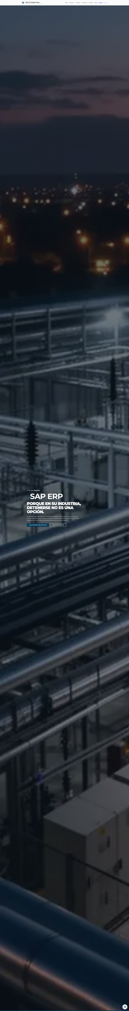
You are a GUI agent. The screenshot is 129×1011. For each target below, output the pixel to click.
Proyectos (84, 2)
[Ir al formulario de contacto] (124, 1006)
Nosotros (72, 2)
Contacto (91, 2)
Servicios (78, 2)
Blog (96, 2)
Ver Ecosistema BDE (58, 525)
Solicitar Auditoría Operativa (38, 525)
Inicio (66, 2)
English (100, 2)
